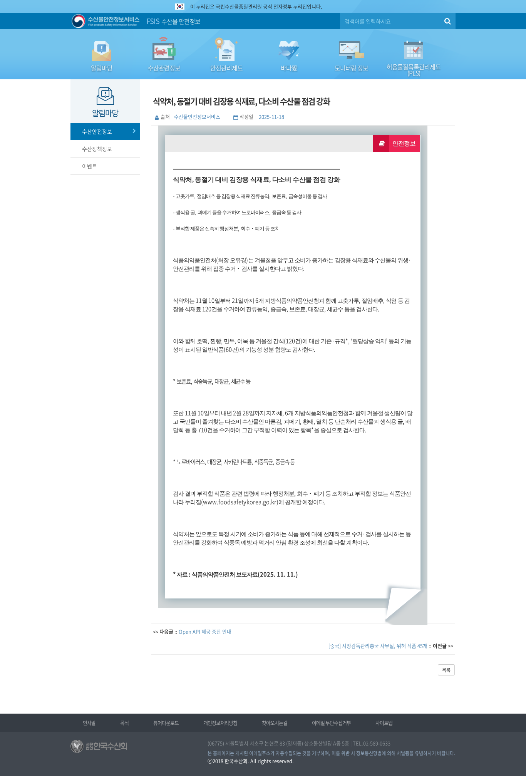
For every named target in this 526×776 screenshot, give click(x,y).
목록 (446, 670)
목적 (124, 722)
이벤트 (89, 166)
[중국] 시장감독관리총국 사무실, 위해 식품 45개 (377, 645)
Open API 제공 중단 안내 (205, 631)
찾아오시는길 (274, 722)
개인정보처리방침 (220, 722)
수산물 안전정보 (173, 21)
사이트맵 (383, 722)
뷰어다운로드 (166, 722)
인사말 (89, 722)
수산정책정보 (97, 149)
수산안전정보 (97, 131)
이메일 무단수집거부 (331, 722)
